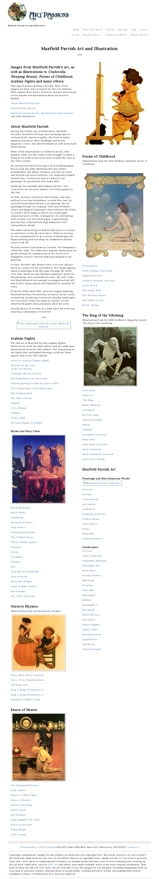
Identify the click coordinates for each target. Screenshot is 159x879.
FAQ (134, 29)
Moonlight (88, 595)
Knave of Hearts (21, 800)
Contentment (90, 499)
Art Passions (28, 847)
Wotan (86, 424)
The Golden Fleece (22, 537)
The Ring (87, 400)
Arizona (87, 550)
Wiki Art (53, 864)
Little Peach (89, 285)
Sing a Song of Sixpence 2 (27, 694)
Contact (144, 29)
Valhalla (87, 429)
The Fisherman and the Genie (29, 378)
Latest (75, 34)
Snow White (18, 512)
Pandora (16, 561)
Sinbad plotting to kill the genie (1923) (35, 383)
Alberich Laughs (92, 419)
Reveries (87, 489)
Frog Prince (18, 527)
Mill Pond (88, 580)
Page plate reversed (94, 444)
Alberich (87, 395)
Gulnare (16, 412)
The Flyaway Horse (94, 295)
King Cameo (18, 790)
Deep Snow (89, 570)
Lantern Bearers (92, 538)
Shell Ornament (92, 449)
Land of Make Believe (24, 586)
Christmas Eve (91, 565)
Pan (13, 566)
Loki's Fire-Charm (93, 459)
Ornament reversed (94, 434)
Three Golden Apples (24, 542)
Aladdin (15, 403)
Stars (85, 528)
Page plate (88, 439)
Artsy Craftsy (47, 847)
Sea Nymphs (18, 591)
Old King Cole (19, 684)
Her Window (18, 814)
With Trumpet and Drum (97, 270)
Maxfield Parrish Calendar (57, 113)
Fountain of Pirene (94, 514)
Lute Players (90, 523)
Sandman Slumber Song (25, 699)
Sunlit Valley (90, 629)
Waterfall (88, 533)
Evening (87, 585)
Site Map (123, 29)
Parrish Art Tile (140, 34)
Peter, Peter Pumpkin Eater (27, 680)
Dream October (91, 575)
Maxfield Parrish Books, (26, 113)
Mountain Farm (91, 634)
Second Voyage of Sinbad (26, 422)
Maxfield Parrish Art (23, 108)
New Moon (88, 619)
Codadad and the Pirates (26, 373)
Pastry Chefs (18, 809)
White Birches (91, 614)
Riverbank (88, 609)
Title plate (88, 390)
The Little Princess (23, 596)
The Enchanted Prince (24, 785)
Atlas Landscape (92, 555)
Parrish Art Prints (116, 34)
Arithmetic (89, 509)
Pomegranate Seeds (23, 532)
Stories (110, 29)
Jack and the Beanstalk (25, 571)
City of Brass (19, 408)
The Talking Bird (21, 393)
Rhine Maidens (91, 405)
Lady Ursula (18, 834)
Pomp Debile (18, 829)
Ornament (88, 410)
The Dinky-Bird (91, 290)
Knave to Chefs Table (24, 795)
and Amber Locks (93, 300)
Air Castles (89, 504)
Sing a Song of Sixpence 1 (27, 689)
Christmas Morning (94, 560)
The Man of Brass (21, 398)
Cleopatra (17, 556)
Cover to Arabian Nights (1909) (30, 360)
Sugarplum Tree (92, 275)
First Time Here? (92, 29)
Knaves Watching (21, 804)
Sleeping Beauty (21, 507)
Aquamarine (89, 639)
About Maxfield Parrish (25, 103)
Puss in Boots (19, 576)
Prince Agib (18, 417)
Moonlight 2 (89, 604)
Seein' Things (90, 305)
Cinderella (17, 517)
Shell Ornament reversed (97, 454)
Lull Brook (88, 644)
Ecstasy (87, 494)
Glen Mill (88, 590)
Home (76, 29)
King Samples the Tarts (25, 819)
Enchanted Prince (22, 522)
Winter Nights (91, 624)
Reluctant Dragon (22, 581)
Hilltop (86, 600)
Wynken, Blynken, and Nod (98, 280)
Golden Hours (90, 519)
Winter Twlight (91, 649)
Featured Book (91, 34)
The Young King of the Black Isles (32, 388)
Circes (15, 552)
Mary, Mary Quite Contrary (27, 675)
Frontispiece (90, 265)
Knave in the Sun (21, 824)
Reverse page (90, 414)
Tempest (16, 547)
